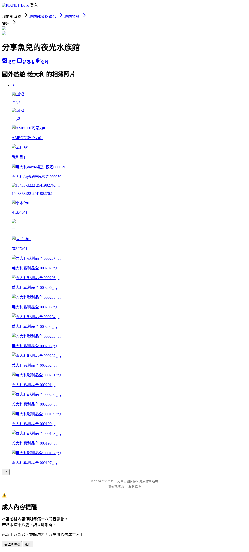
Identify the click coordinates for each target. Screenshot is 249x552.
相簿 (12, 62)
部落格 (28, 62)
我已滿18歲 (12, 544)
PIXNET (107, 481)
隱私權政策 (116, 486)
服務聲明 (134, 486)
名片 (45, 62)
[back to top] (6, 472)
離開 (28, 544)
